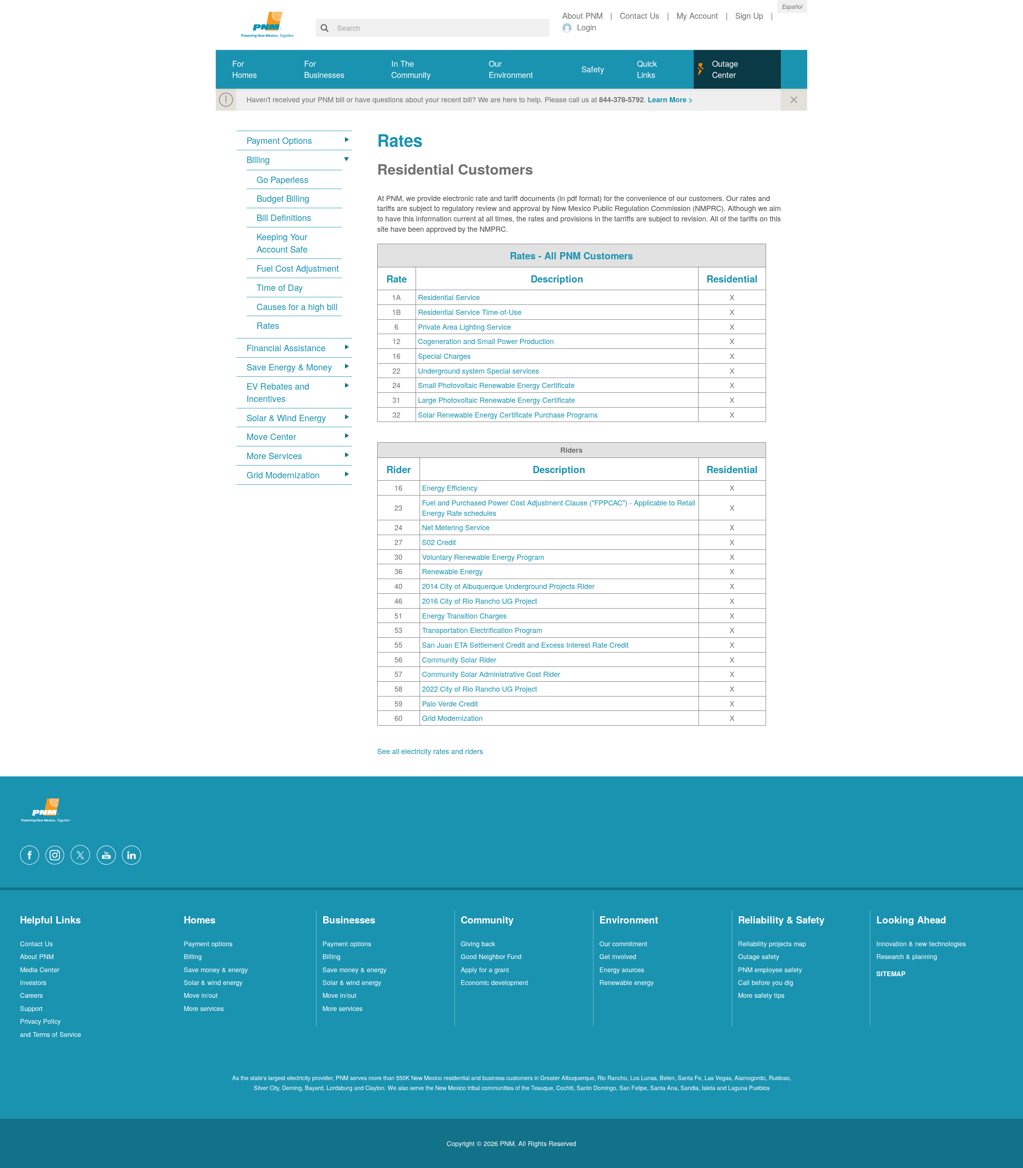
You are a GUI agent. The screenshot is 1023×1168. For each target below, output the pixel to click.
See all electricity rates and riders (430, 751)
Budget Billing (283, 198)
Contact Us (36, 943)
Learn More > (670, 99)
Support (31, 1008)
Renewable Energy (452, 571)
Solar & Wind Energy (286, 418)
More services (204, 1008)
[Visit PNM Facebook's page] (31, 854)
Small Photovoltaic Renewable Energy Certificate (496, 385)
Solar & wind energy (213, 982)
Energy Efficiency (450, 487)
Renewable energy (626, 982)
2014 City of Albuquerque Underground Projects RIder (508, 586)
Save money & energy (216, 969)
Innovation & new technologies (921, 943)
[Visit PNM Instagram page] (56, 854)
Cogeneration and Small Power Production (486, 341)
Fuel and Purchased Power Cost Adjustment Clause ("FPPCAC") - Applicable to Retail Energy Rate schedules (558, 507)
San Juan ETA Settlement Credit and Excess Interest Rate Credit (525, 644)
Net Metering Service (456, 527)
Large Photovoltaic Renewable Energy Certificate (496, 399)
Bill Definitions (284, 217)
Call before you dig (765, 982)
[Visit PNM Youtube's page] (108, 854)
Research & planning (906, 956)
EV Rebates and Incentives (278, 392)
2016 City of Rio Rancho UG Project (479, 600)
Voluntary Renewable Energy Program (483, 556)
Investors (33, 982)
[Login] (568, 27)
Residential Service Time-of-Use (469, 311)
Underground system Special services (478, 370)
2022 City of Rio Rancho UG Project (479, 688)
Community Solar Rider (459, 659)
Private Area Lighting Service (464, 326)
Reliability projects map (772, 943)
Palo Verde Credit (450, 703)
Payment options (208, 943)
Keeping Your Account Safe (282, 243)
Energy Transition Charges (464, 615)
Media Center (39, 969)
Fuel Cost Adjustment (298, 268)
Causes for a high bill (297, 306)
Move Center (271, 436)
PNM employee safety (770, 969)
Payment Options (279, 140)
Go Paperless (282, 179)
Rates (268, 325)
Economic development (494, 982)
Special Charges (444, 355)
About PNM (37, 956)
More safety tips (761, 995)
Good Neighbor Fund (491, 956)
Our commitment (623, 943)
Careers (31, 995)
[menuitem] (252, 69)
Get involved (617, 956)
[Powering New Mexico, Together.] (268, 23)
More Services (274, 456)
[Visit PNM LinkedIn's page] (133, 854)
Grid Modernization (283, 475)
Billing (258, 159)
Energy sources (621, 969)
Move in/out (201, 995)
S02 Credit (439, 542)
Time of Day (280, 287)
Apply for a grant (485, 969)
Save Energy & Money (289, 367)
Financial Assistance (286, 348)
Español (792, 6)
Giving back (478, 943)
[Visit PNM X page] (82, 854)
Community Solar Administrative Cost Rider (491, 674)
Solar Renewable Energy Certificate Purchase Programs (508, 414)
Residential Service (449, 297)
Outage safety (758, 956)
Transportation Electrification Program (482, 630)
